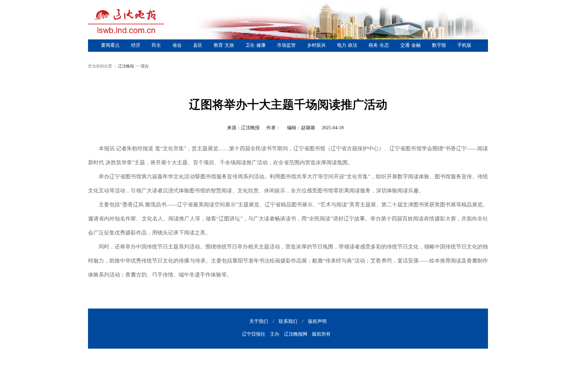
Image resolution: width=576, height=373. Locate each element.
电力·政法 (347, 45)
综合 (145, 66)
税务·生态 (379, 45)
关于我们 (258, 321)
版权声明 (317, 321)
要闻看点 (110, 45)
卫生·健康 (255, 45)
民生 (156, 45)
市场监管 (286, 45)
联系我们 (288, 321)
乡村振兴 (316, 45)
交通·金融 (410, 45)
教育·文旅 (224, 45)
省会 (177, 45)
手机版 (464, 45)
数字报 (439, 45)
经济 (135, 45)
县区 (197, 45)
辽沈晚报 (126, 66)
